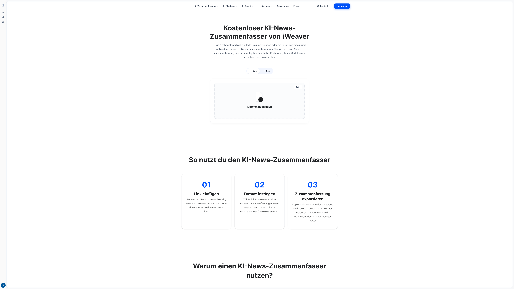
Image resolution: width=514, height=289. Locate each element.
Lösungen (265, 6)
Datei (254, 71)
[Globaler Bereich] (3, 17)
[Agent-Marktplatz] (3, 22)
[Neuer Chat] (3, 12)
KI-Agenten (247, 6)
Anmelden (342, 6)
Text (268, 71)
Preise (296, 6)
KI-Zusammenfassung (205, 6)
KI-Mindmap (229, 6)
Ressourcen (283, 6)
